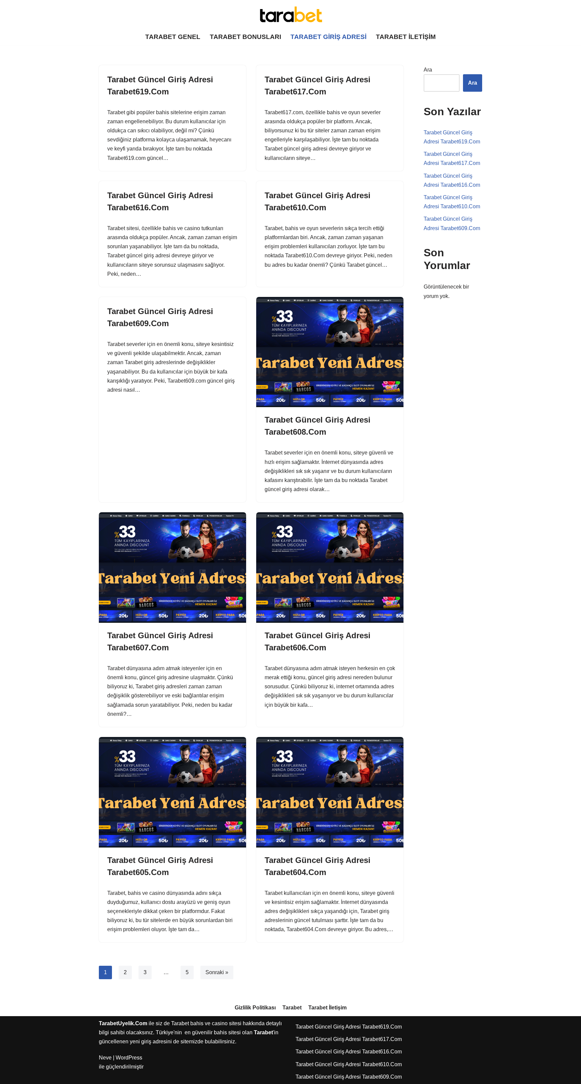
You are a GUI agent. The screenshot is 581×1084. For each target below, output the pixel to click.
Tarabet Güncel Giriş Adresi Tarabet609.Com (349, 1077)
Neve (105, 1057)
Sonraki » (216, 972)
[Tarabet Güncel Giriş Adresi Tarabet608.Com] (329, 352)
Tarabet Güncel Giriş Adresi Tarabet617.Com (349, 1039)
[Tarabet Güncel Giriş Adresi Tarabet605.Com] (172, 792)
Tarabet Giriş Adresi (328, 36)
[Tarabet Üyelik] (290, 14)
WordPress (129, 1057)
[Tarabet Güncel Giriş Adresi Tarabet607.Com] (172, 567)
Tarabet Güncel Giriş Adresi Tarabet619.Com (349, 1027)
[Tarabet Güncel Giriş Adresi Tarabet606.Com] (329, 567)
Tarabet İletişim (406, 36)
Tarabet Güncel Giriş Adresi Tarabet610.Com (349, 1064)
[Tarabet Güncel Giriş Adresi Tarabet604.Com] (329, 792)
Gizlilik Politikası (255, 1007)
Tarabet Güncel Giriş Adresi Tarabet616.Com (349, 1051)
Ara (428, 70)
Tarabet (292, 1007)
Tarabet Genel (172, 36)
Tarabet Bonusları (245, 36)
